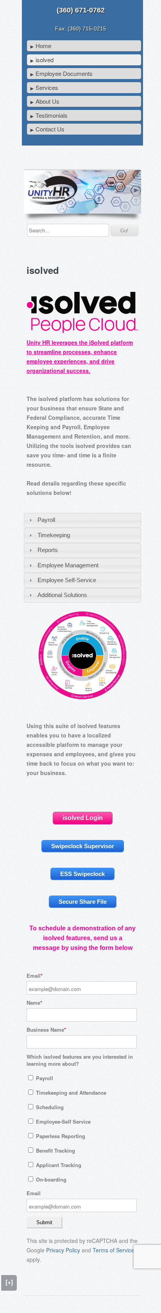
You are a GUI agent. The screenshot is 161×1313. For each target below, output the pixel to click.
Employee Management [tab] (68, 565)
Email (34, 975)
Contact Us (50, 129)
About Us (47, 101)
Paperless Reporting (59, 1136)
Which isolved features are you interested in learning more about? (80, 1060)
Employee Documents (64, 73)
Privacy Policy (63, 1250)
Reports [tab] (48, 550)
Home (43, 45)
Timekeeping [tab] (54, 535)
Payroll (43, 1078)
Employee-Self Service (62, 1121)
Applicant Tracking (57, 1165)
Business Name (45, 1029)
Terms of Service (113, 1250)
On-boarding (50, 1179)
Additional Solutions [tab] (62, 595)
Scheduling (49, 1107)
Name (33, 1002)
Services (47, 87)
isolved (45, 60)
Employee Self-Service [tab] (67, 580)
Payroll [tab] (46, 519)
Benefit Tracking (54, 1150)
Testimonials (52, 115)
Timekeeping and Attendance (70, 1092)
